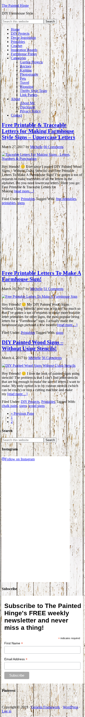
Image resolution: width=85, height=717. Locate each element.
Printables (28, 199)
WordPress (70, 707)
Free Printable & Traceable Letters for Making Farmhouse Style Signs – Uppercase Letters (38, 131)
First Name (13, 643)
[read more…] (24, 191)
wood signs (36, 406)
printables (9, 203)
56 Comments (52, 358)
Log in (6, 711)
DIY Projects (30, 402)
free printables (66, 199)
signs (21, 203)
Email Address (15, 659)
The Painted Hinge (15, 5)
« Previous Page (22, 413)
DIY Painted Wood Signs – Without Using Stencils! (32, 345)
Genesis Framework (45, 707)
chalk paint (9, 406)
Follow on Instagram (20, 459)
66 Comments (53, 147)
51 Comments (53, 289)
